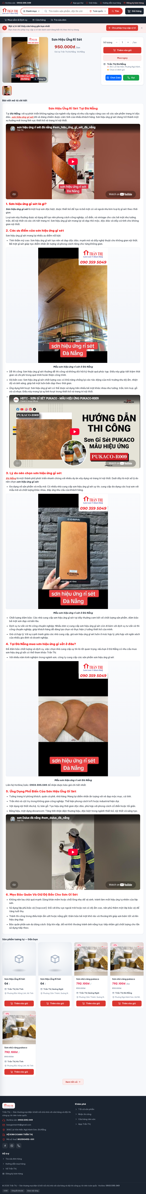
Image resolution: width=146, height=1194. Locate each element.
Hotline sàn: (18, 3)
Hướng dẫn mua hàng (112, 3)
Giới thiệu (93, 3)
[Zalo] (12, 1145)
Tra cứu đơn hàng (14, 1159)
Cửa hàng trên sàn (86, 1119)
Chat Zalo (115, 77)
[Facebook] (5, 1145)
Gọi (133, 77)
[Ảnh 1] (7, 90)
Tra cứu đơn (60, 20)
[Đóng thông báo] (142, 28)
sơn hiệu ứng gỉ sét (22, 117)
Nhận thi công (84, 1114)
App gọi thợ (78, 3)
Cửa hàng (40, 20)
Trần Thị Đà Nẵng (116, 64)
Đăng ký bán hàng (135, 3)
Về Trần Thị (11, 1168)
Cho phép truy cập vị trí (124, 28)
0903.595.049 (25, 1120)
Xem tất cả (71, 1082)
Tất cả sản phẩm (86, 1109)
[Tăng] (128, 42)
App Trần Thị (84, 1124)
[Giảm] (116, 42)
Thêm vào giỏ (124, 50)
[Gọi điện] (18, 1145)
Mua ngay (122, 58)
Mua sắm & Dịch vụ (17, 20)
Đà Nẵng (11, 478)
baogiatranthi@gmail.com (19, 1124)
